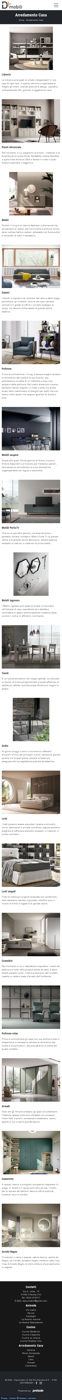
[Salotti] (31, 266)
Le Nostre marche (31, 1319)
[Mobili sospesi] (31, 428)
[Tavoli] (31, 647)
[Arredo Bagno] (31, 1225)
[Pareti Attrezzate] (31, 121)
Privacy (4, 1398)
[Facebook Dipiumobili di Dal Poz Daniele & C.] (36, 1383)
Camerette (31, 1365)
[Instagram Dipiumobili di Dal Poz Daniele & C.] (40, 1383)
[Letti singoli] (31, 865)
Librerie (31, 1350)
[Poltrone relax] (31, 1007)
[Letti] (31, 792)
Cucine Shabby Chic (31, 1341)
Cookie (12, 1398)
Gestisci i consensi (27, 1398)
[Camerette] (31, 1152)
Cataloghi (31, 1316)
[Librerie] (31, 48)
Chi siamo (31, 1310)
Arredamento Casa (34, 20)
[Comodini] (31, 934)
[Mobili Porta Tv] (31, 501)
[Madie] (31, 193)
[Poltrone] (31, 342)
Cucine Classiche (31, 1334)
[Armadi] (31, 1080)
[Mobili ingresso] (31, 574)
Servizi (31, 1313)
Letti (31, 1359)
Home (21, 20)
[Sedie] (31, 719)
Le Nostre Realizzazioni (31, 1322)
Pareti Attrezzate (31, 1353)
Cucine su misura (31, 1337)
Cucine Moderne (31, 1331)
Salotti (31, 1356)
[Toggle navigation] (56, 5)
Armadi (31, 1362)
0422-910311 (33, 1297)
